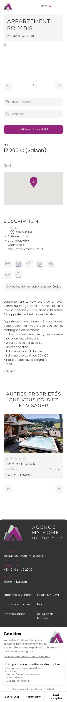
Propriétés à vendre (17, 595)
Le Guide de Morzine (45, 616)
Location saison (15, 614)
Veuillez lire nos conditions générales (35, 286)
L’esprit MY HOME (48, 595)
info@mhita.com (15, 582)
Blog (40, 604)
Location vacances (17, 604)
